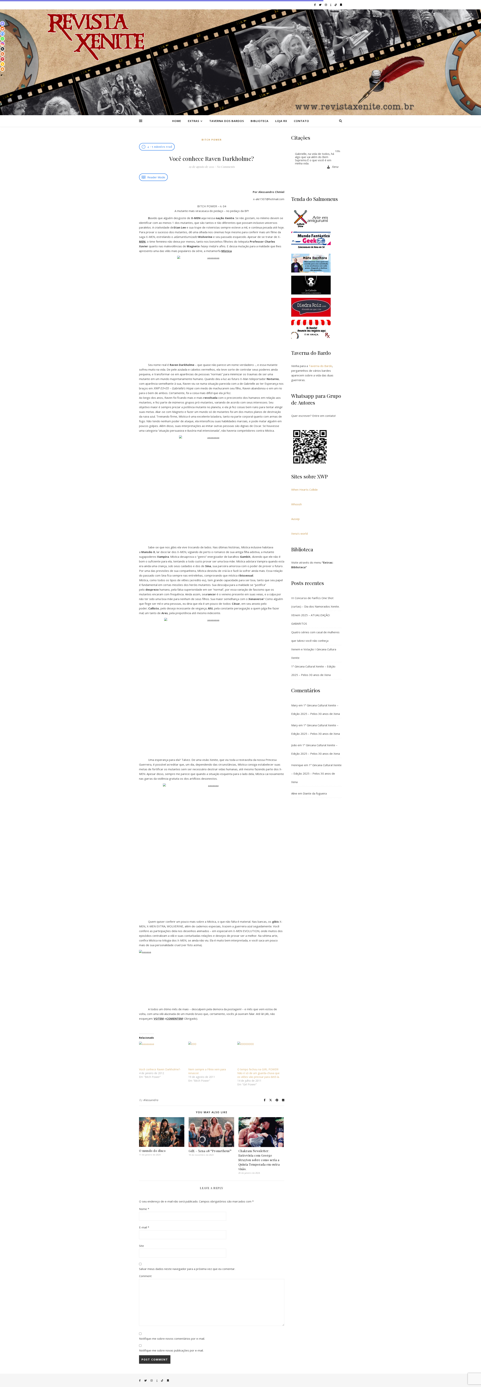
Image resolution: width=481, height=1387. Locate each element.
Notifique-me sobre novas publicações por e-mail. (171, 1350)
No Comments (226, 167)
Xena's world (299, 533)
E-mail (144, 1227)
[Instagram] (2, 43)
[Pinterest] (2, 59)
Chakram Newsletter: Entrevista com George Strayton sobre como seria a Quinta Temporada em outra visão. (259, 1160)
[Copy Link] (2, 64)
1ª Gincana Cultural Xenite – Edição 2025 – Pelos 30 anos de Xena (316, 773)
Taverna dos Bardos (226, 121)
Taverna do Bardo (320, 366)
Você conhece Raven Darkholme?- (160, 1069)
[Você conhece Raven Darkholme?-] (162, 1055)
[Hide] (1, 75)
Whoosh (296, 504)
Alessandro (150, 1100)
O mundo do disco (152, 1151)
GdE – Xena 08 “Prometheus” (210, 1151)
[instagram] (326, 4)
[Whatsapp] (2, 38)
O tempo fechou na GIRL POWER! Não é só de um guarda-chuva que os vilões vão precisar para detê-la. (258, 1073)
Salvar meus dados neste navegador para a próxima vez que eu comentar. (187, 1269)
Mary (294, 705)
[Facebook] (2, 33)
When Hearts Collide (304, 489)
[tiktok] (336, 4)
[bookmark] (341, 4)
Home (176, 121)
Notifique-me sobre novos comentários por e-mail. (172, 1338)
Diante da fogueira (315, 793)
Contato (301, 121)
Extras (193, 121)
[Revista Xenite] (240, 62)
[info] (331, 4)
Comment (145, 1276)
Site (141, 1246)
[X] (2, 48)
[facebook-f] (315, 4)
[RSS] (2, 53)
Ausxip (295, 519)
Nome (144, 1209)
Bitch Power (212, 139)
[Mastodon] (2, 23)
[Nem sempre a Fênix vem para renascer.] (211, 1055)
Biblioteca (259, 121)
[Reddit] (2, 28)
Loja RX (281, 121)
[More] (2, 69)
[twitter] (320, 4)
